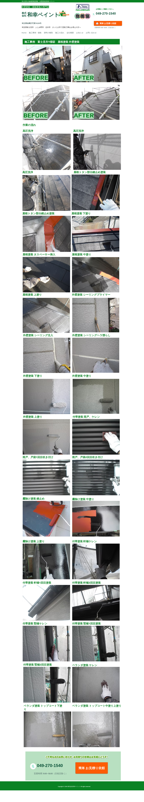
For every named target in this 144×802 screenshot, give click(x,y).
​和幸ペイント (43, 15)
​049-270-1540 (106, 13)
